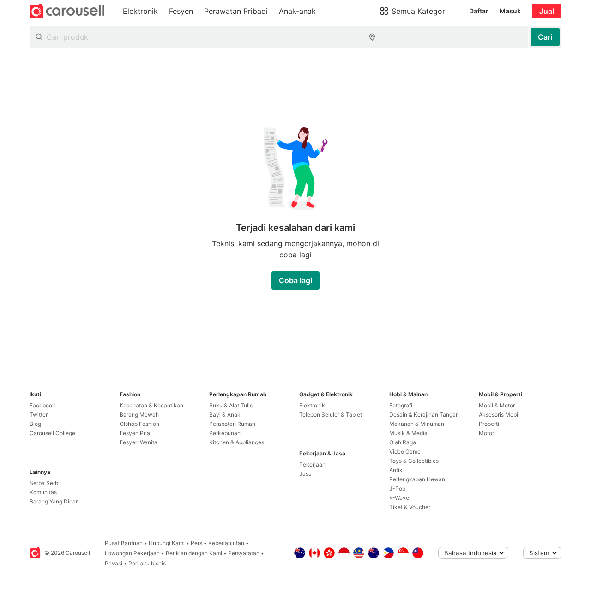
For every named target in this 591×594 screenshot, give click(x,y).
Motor (486, 433)
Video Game (405, 451)
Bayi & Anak (225, 414)
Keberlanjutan (226, 542)
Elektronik (312, 405)
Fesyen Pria (135, 433)
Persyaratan (243, 553)
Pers (196, 542)
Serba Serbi (45, 482)
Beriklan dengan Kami (194, 553)
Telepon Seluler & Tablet (330, 414)
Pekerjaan (312, 464)
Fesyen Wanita (138, 442)
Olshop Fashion (139, 423)
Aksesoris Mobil (499, 414)
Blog (35, 423)
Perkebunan (225, 433)
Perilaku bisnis (147, 563)
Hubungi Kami (167, 542)
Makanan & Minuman (416, 423)
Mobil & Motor (497, 405)
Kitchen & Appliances (236, 442)
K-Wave (399, 497)
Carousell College (52, 433)
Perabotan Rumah (232, 423)
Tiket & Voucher (409, 506)
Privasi (113, 563)
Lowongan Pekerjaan (132, 553)
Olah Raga (402, 442)
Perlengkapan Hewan (417, 479)
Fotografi (400, 405)
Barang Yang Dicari (54, 501)
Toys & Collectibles (414, 460)
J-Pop (397, 488)
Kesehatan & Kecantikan (151, 405)
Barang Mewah (139, 414)
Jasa (305, 473)
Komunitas (43, 492)
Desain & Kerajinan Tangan (424, 414)
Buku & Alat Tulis (231, 405)
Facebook (42, 405)
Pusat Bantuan (124, 542)
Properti (489, 423)
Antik (396, 470)
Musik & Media (408, 433)
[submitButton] (545, 37)
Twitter (39, 414)
